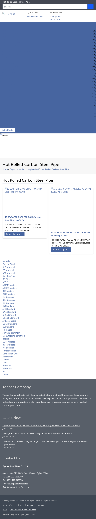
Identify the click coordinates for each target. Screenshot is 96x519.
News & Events (7, 120)
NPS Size (6, 282)
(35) (94, 30)
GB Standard (8, 303)
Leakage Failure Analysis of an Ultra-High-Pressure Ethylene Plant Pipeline (37, 433)
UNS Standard (9, 312)
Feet (4, 362)
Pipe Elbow (6, 99)
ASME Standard (9, 288)
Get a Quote (7, 130)
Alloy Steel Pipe (8, 30)
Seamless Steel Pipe (10, 78)
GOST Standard (9, 323)
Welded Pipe (8, 347)
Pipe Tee (4, 102)
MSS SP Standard (10, 318)
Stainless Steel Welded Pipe (14, 54)
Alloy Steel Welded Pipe (12, 36)
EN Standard (8, 297)
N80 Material (8, 273)
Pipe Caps (5, 114)
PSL (4, 371)
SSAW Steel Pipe (8, 75)
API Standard (8, 309)
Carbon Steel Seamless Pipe (14, 42)
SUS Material (8, 267)
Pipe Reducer (7, 108)
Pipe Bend (5, 111)
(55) (94, 78)
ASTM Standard (9, 285)
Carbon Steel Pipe (9, 39)
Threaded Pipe (9, 350)
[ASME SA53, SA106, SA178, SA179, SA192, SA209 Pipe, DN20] (71, 208)
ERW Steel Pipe (7, 69)
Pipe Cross (5, 105)
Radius (5, 338)
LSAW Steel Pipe (8, 72)
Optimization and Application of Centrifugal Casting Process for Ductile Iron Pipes (41, 425)
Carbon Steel (8, 264)
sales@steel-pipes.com (56, 18)
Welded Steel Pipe (9, 66)
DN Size (6, 279)
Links (5, 510)
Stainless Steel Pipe (10, 48)
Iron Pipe (5, 57)
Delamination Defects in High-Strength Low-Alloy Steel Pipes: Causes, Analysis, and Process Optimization (45, 443)
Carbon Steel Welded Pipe (14, 45)
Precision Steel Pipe (10, 84)
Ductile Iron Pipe (9, 60)
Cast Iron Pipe (7, 63)
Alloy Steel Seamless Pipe (13, 33)
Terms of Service (10, 505)
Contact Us (6, 126)
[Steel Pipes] (17, 16)
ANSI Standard (9, 321)
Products (5, 27)
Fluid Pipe (5, 90)
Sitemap (41, 505)
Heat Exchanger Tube (11, 87)
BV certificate (8, 344)
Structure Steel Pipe (11, 81)
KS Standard (8, 326)
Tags (12, 169)
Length (5, 359)
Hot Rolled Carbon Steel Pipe (55, 169)
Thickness (7, 329)
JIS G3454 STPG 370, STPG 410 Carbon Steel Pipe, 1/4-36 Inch (22, 219)
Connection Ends (10, 353)
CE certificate (8, 341)
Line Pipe (4, 93)
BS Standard (8, 291)
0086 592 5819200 (35, 16)
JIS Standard (8, 306)
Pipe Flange (6, 117)
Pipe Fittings (6, 96)
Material (6, 261)
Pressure (6, 365)
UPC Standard (9, 315)
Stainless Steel (9, 276)
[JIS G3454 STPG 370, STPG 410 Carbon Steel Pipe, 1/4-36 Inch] (24, 200)
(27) (94, 96)
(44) (94, 39)
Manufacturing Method (28, 169)
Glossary (30, 505)
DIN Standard (8, 300)
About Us (5, 123)
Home (3, 24)
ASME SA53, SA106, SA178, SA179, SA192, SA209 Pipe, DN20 (70, 234)
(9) (95, 57)
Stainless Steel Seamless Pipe (15, 51)
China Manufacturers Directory (23, 510)
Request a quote (14, 234)
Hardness (7, 368)
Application (7, 356)
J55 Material (8, 270)
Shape (5, 374)
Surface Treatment (11, 332)
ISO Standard (8, 294)
